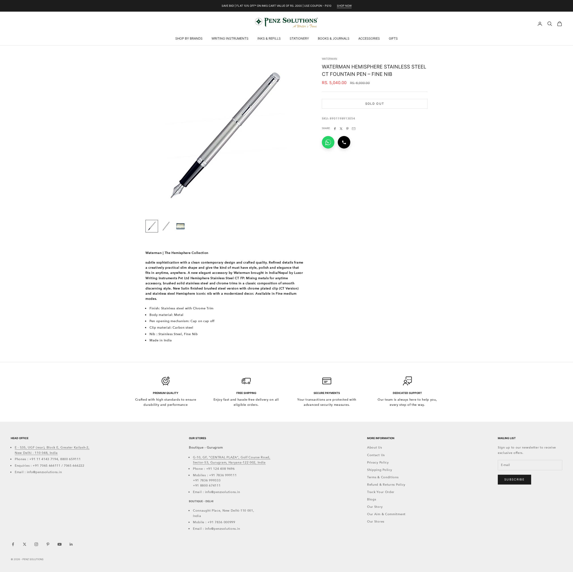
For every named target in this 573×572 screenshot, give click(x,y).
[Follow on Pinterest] (48, 544)
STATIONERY (299, 38)
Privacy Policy (378, 462)
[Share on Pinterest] (347, 128)
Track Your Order (380, 492)
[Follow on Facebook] (13, 544)
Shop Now (344, 5)
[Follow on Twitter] (24, 544)
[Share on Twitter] (341, 128)
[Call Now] (344, 142)
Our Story (375, 507)
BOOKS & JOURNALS (333, 38)
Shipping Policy (379, 470)
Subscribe (514, 479)
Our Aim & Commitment (386, 514)
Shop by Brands (189, 38)
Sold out (374, 103)
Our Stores (375, 521)
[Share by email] (353, 128)
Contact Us (376, 455)
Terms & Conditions (383, 477)
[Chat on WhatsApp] (328, 142)
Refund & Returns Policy (386, 485)
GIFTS (393, 38)
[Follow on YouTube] (59, 544)
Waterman (329, 58)
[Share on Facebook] (335, 128)
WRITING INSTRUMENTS (230, 38)
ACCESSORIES (369, 38)
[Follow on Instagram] (36, 544)
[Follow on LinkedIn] (71, 544)
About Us (374, 447)
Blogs (371, 499)
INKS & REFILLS (269, 38)
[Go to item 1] (151, 226)
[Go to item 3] (180, 226)
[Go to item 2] (166, 226)
